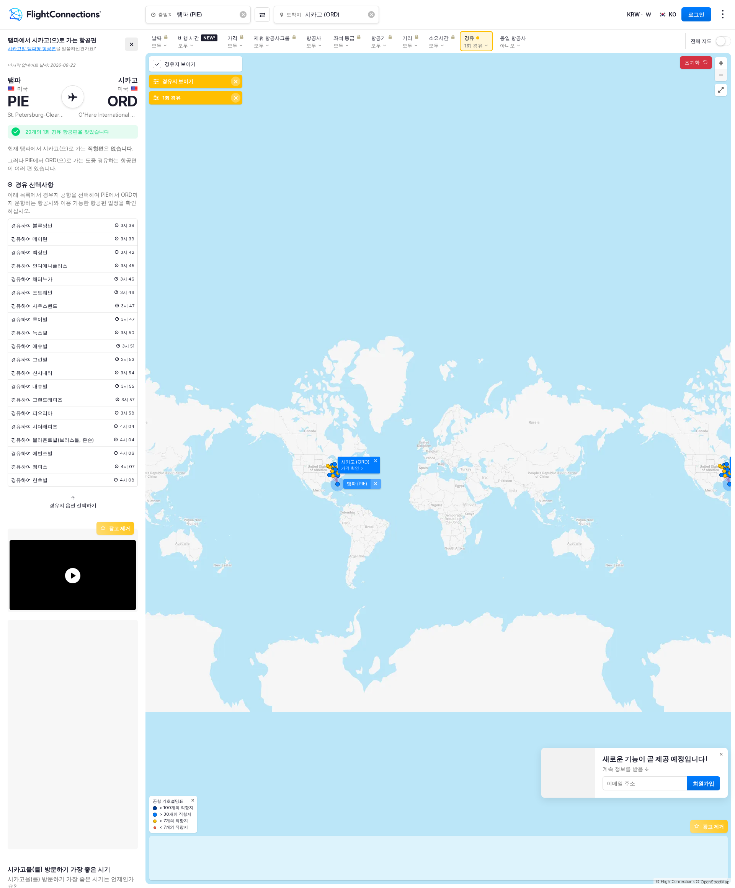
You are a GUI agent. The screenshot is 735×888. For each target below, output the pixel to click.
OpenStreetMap (715, 882)
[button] (721, 63)
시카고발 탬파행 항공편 (32, 48)
